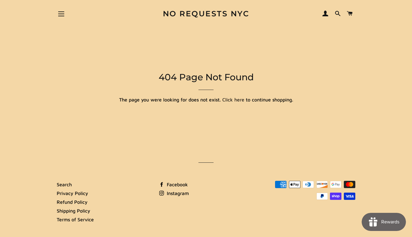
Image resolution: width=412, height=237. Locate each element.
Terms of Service (75, 219)
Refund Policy (72, 202)
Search (64, 184)
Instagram (177, 193)
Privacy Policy (72, 193)
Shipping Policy (73, 210)
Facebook (176, 184)
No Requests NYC (206, 13)
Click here (233, 99)
